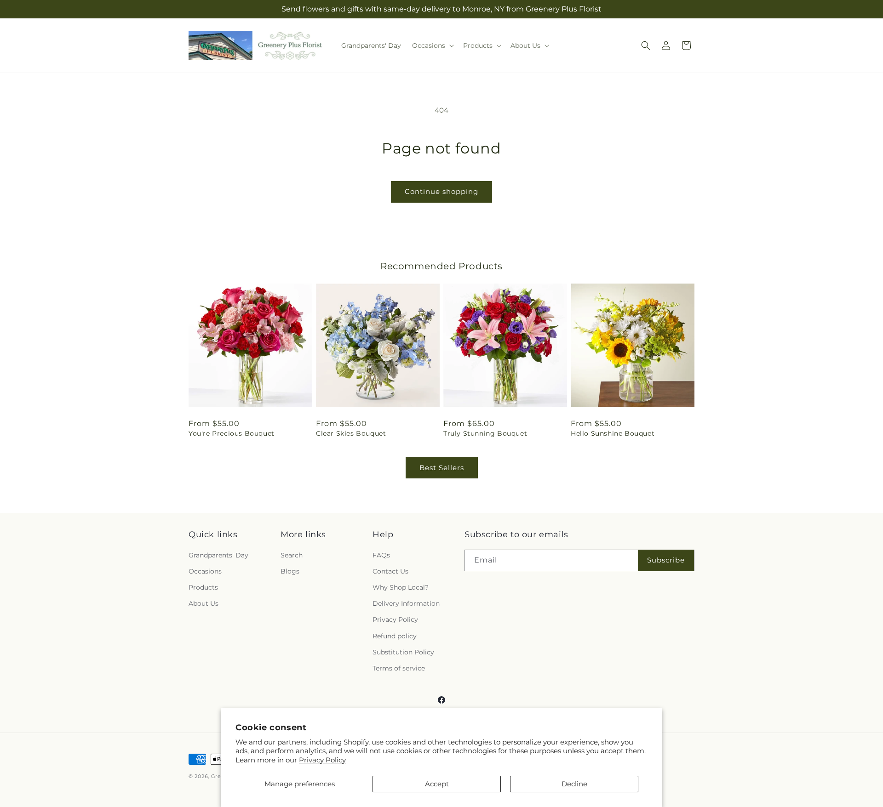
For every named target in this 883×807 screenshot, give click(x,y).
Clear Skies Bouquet (351, 433)
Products (203, 587)
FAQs (381, 555)
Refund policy (395, 636)
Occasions (205, 571)
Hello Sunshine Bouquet (612, 433)
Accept (437, 783)
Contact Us (390, 571)
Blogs (290, 571)
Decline (574, 783)
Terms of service (399, 668)
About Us (203, 603)
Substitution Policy (403, 652)
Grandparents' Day (218, 555)
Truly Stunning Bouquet (485, 433)
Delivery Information (406, 603)
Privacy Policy (322, 760)
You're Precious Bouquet (232, 433)
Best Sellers (441, 467)
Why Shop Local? (401, 587)
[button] (432, 45)
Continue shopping (441, 191)
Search (292, 555)
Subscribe (666, 560)
